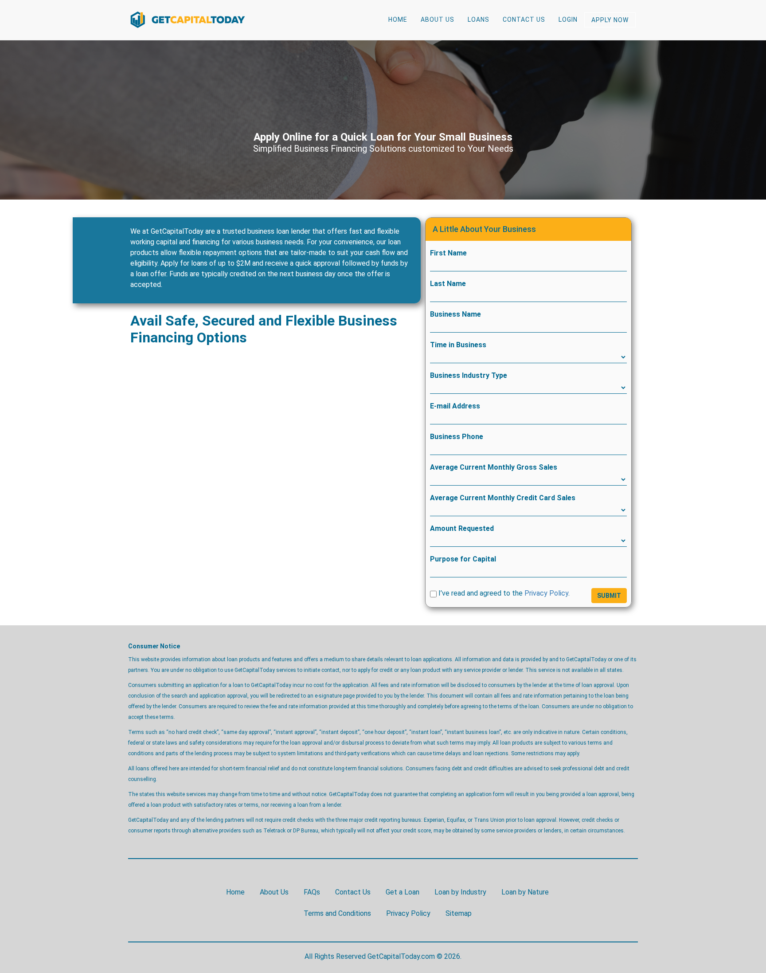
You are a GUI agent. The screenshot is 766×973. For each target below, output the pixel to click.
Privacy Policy (546, 593)
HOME (397, 19)
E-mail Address (455, 406)
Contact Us (353, 892)
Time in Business (458, 345)
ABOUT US (437, 19)
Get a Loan (402, 892)
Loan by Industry (460, 892)
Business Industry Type (468, 375)
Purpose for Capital (463, 559)
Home (235, 892)
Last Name (448, 283)
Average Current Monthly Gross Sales (493, 467)
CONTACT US (524, 19)
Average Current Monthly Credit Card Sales (502, 498)
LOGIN (568, 19)
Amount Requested (462, 528)
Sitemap (459, 913)
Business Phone (456, 436)
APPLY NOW (610, 20)
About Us (274, 892)
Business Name (455, 314)
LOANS (478, 19)
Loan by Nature (525, 892)
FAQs (312, 892)
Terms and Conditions (337, 913)
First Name (448, 253)
